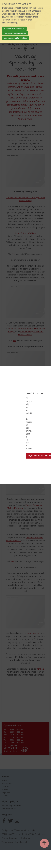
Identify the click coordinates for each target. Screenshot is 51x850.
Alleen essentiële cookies (15, 38)
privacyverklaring (9, 22)
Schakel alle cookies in (14, 29)
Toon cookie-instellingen (15, 33)
